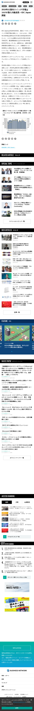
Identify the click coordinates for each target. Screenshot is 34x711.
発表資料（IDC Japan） (8, 147)
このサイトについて (8, 694)
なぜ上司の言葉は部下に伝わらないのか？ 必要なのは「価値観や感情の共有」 (18, 571)
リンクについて (17, 696)
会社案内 (17, 694)
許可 (17, 708)
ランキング (4, 682)
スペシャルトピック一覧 (17, 221)
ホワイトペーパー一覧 (17, 457)
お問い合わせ (9, 696)
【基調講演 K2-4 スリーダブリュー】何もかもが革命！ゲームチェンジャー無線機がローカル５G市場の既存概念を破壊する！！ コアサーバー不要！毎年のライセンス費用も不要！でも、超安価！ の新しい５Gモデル (18, 564)
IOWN (4, 6)
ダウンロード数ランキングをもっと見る (17, 577)
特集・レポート (5, 675)
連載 (3, 686)
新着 (3, 679)
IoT (31, 6)
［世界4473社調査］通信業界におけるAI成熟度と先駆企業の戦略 (18, 553)
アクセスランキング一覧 (13, 536)
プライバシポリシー (19, 702)
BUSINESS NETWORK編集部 (12, 20)
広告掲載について (24, 694)
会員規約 (24, 696)
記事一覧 (17, 312)
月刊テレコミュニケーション (9, 689)
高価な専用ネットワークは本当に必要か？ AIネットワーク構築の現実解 (18, 558)
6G (25, 6)
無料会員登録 (25, 2)
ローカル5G (12, 6)
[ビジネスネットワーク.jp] (8, 2)
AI (19, 6)
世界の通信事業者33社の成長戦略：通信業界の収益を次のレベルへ (18, 549)
